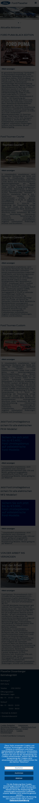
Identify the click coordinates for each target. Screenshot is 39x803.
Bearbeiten (19, 768)
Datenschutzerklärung (19, 800)
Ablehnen (18, 778)
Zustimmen (19, 773)
